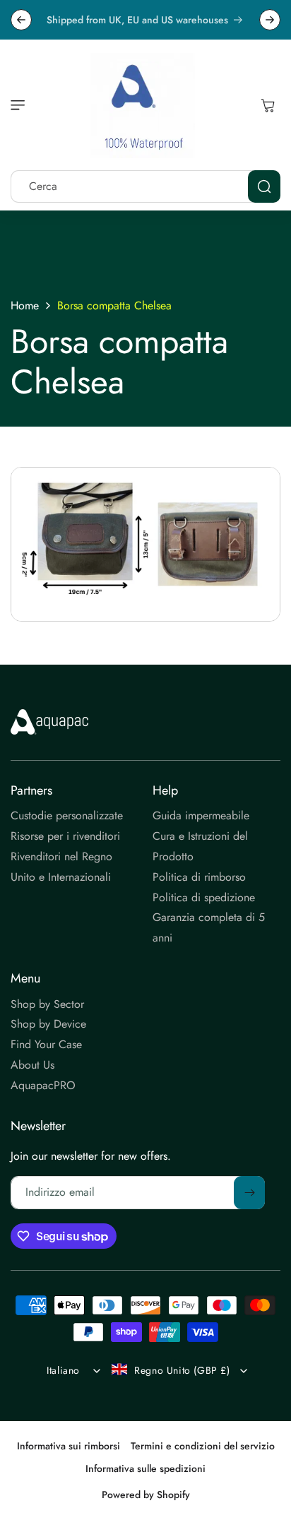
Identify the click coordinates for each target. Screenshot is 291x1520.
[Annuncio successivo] (269, 19)
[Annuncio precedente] (21, 19)
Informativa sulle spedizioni (145, 1468)
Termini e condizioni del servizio (203, 1446)
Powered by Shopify (146, 1495)
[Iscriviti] (249, 1192)
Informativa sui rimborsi (68, 1446)
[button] (21, 105)
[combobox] (145, 186)
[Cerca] (264, 186)
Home (25, 306)
